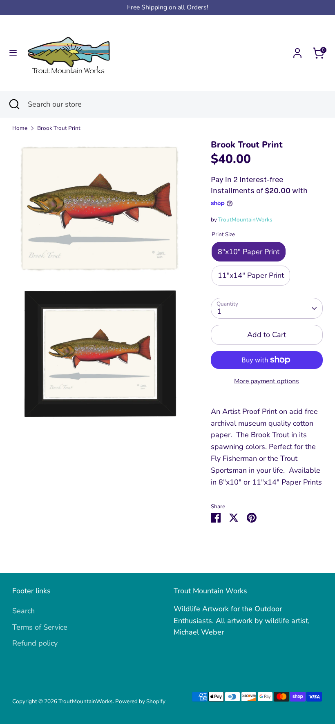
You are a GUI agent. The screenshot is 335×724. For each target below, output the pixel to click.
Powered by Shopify (140, 701)
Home (19, 128)
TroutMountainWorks (245, 219)
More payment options (266, 381)
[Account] (297, 51)
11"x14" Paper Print (251, 275)
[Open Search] (14, 104)
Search (23, 611)
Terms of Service (39, 627)
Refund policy (35, 643)
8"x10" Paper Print (248, 252)
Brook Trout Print (58, 128)
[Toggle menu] (13, 53)
